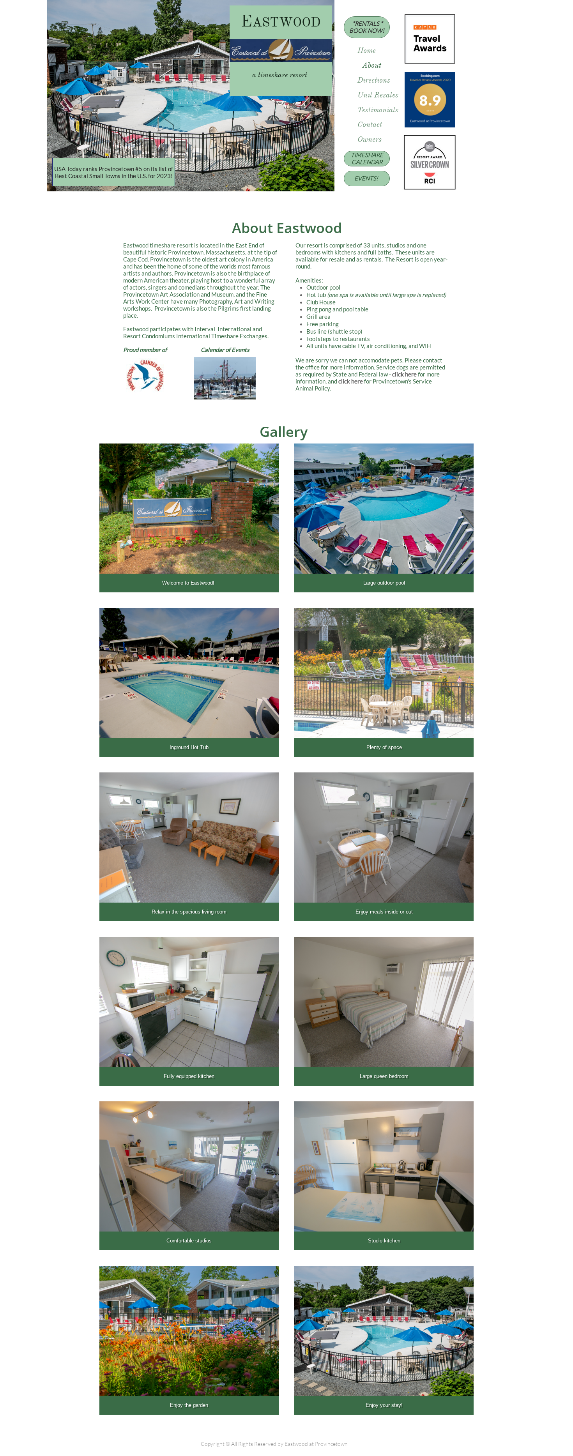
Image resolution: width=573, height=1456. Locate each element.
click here (404, 374)
